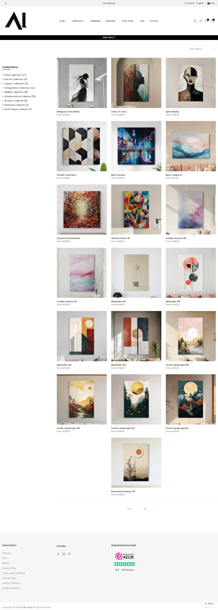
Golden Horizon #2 (176, 238)
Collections (77, 20)
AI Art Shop (127, 20)
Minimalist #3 (118, 364)
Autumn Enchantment (68, 238)
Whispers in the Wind (68, 111)
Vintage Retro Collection (19, 87)
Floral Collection (15, 75)
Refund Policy (9, 578)
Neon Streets (118, 174)
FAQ (142, 20)
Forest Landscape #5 (177, 364)
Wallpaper (95, 20)
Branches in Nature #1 (123, 491)
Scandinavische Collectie (20, 96)
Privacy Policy (9, 568)
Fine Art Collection (15, 79)
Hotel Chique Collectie (18, 109)
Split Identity (172, 111)
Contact (154, 20)
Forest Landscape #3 (68, 428)
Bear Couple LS (174, 174)
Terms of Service (11, 583)
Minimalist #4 (64, 364)
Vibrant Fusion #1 (120, 238)
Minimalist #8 (118, 301)
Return (5, 563)
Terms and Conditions (13, 573)
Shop (62, 20)
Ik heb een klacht (11, 588)
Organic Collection (16, 83)
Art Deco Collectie (15, 100)
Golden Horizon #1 (67, 301)
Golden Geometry (66, 174)
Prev (129, 508)
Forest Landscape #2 (123, 428)
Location (191, 3)
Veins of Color (119, 111)
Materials (110, 20)
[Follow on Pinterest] (69, 554)
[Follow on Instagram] (63, 554)
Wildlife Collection (16, 92)
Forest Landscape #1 (177, 428)
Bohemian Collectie (16, 105)
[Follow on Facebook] (58, 554)
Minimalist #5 (173, 301)
